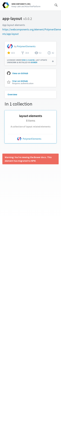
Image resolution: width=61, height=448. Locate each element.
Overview (12, 94)
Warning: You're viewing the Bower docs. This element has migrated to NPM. (28, 159)
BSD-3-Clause (28, 60)
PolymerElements (26, 46)
